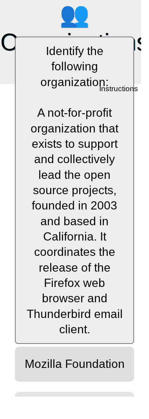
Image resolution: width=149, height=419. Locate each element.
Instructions (119, 89)
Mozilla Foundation (75, 363)
